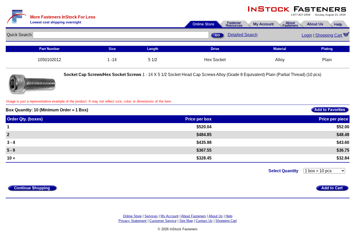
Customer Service (162, 221)
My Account (170, 216)
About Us (216, 216)
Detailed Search (243, 35)
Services (151, 216)
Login (307, 35)
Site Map (186, 221)
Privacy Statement (133, 221)
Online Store (132, 216)
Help (229, 216)
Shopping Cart (329, 35)
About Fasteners (193, 216)
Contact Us (204, 221)
